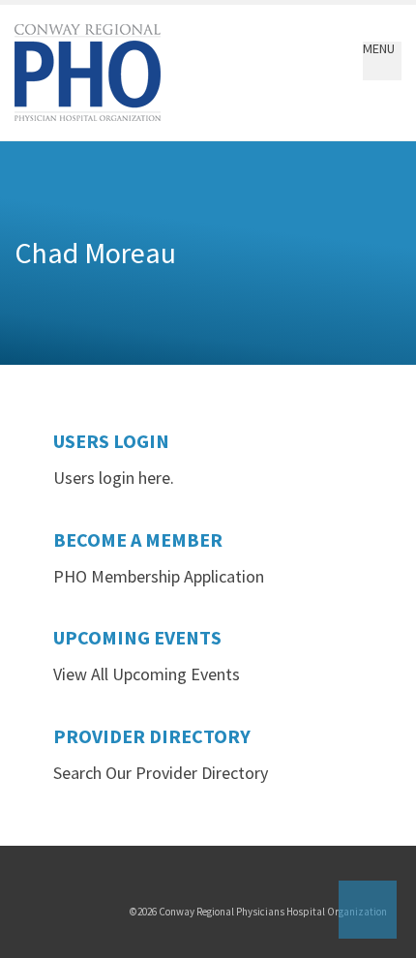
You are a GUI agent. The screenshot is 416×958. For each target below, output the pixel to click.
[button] (379, 61)
